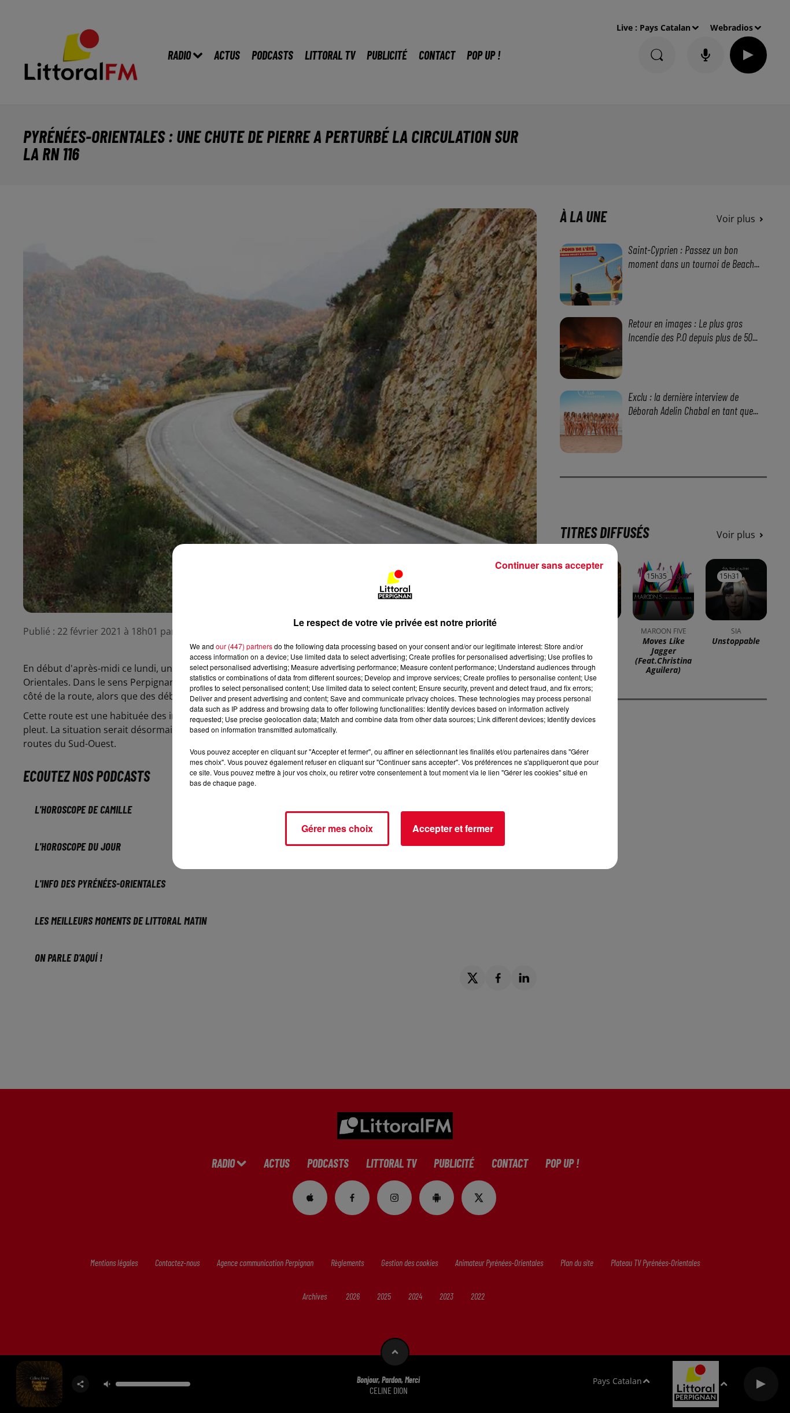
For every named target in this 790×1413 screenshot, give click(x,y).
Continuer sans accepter (549, 565)
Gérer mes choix (337, 828)
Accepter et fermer (452, 828)
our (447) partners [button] (244, 646)
